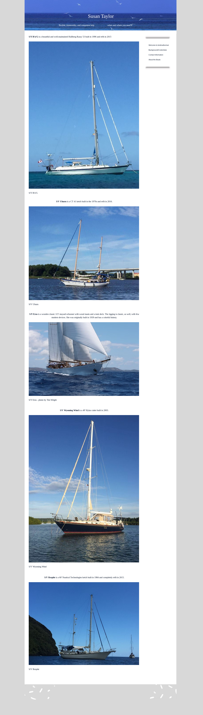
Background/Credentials (158, 50)
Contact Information (156, 55)
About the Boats (154, 60)
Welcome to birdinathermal (159, 45)
